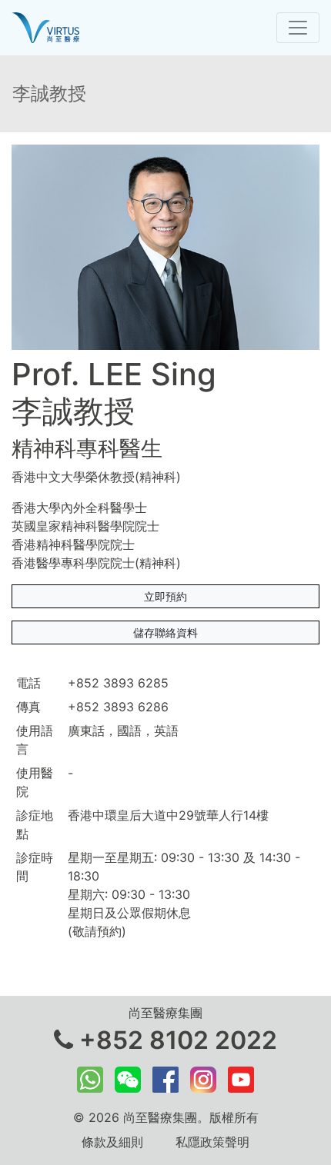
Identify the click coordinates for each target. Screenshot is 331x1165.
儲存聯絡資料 (165, 632)
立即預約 (165, 596)
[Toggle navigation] (297, 27)
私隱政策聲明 (212, 1142)
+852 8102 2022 (175, 1040)
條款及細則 (112, 1142)
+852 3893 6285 (118, 683)
